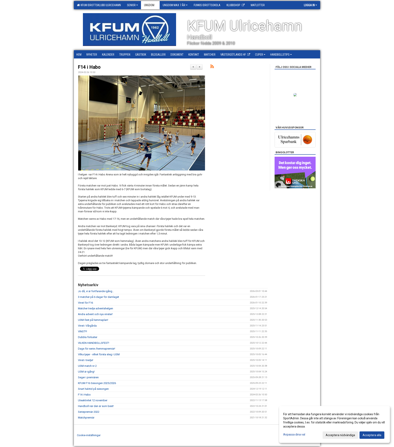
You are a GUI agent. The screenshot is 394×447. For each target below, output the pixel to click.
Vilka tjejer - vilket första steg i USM (99, 354)
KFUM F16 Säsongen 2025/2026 (97, 383)
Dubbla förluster (87, 337)
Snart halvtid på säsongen (93, 388)
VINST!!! (82, 331)
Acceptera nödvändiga (340, 435)
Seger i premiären (88, 377)
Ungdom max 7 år (174, 5)
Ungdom (149, 5)
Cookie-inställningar (89, 435)
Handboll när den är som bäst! (96, 406)
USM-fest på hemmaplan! (93, 319)
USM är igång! (86, 371)
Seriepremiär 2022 (88, 411)
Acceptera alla (372, 435)
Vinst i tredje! (85, 360)
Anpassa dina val (294, 434)
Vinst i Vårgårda (87, 325)
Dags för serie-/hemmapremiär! (96, 348)
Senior (131, 5)
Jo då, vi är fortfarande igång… (96, 291)
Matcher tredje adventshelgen (95, 308)
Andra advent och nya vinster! (95, 314)
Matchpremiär (86, 417)
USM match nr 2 (87, 365)
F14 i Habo (89, 67)
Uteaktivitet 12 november (92, 400)
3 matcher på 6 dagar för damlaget (98, 296)
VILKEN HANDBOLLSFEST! (93, 342)
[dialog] (334, 424)
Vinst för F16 (85, 302)
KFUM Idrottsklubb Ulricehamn (100, 5)
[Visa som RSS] (212, 67)
